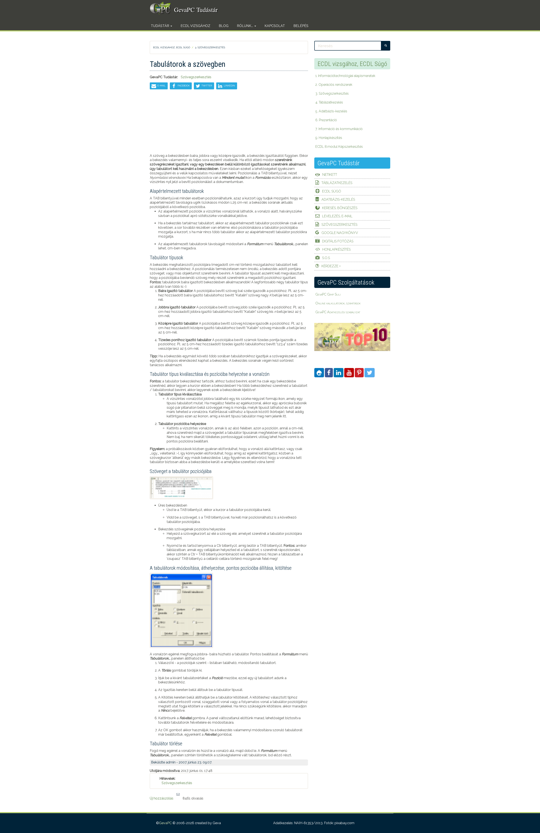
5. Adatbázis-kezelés (331, 111)
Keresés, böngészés (339, 208)
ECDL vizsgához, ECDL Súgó (171, 47)
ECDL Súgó (331, 191)
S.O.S (326, 258)
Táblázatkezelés (336, 183)
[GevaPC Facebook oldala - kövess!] (329, 372)
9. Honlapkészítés (328, 138)
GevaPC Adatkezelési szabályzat (337, 312)
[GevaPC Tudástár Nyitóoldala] (162, 8)
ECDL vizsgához (195, 26)
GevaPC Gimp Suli (328, 294)
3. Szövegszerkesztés (210, 47)
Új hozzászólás (161, 798)
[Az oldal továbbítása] (178, 794)
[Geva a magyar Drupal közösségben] (319, 372)
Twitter (206, 85)
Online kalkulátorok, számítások (337, 303)
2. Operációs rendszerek (333, 85)
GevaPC (165, 823)
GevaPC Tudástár (196, 9)
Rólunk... (245, 26)
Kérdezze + (331, 266)
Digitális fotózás (337, 241)
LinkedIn (229, 85)
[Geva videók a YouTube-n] (349, 372)
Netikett (329, 175)
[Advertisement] (229, 124)
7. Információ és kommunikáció (339, 129)
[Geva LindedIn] (338, 372)
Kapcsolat (275, 26)
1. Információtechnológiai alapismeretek (345, 76)
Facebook (183, 85)
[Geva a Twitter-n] (369, 372)
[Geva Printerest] (359, 372)
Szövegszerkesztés (196, 77)
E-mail (161, 85)
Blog (223, 26)
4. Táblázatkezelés (329, 102)
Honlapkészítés (336, 249)
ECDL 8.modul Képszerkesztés (339, 147)
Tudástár (160, 26)
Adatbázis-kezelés (338, 200)
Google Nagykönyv (339, 233)
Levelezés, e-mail (337, 216)
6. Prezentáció (326, 120)
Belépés (300, 26)
